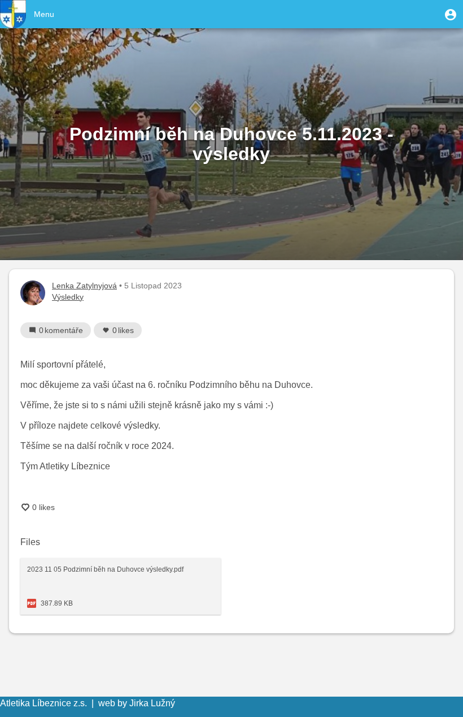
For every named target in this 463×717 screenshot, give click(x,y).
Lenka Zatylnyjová (84, 285)
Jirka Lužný (152, 703)
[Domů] (13, 14)
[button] (450, 14)
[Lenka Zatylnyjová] (32, 292)
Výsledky (68, 296)
